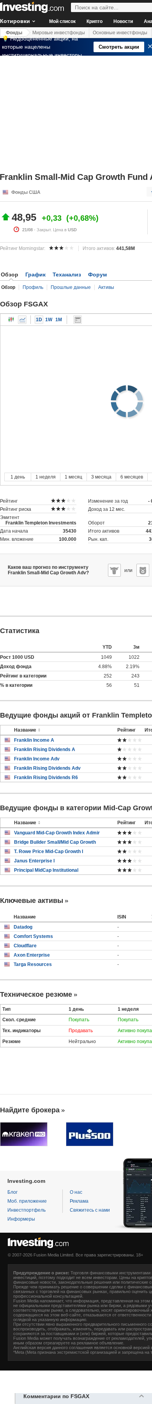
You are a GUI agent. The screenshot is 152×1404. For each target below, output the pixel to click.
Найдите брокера (30, 1110)
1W (48, 319)
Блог (12, 1192)
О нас (76, 1192)
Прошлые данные (71, 287)
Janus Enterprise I (34, 861)
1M (58, 319)
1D (39, 319)
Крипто (95, 21)
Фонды (14, 32)
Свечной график (11, 319)
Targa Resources (33, 964)
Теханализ (67, 274)
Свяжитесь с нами (90, 1210)
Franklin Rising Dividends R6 (46, 777)
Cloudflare (25, 945)
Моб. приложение (27, 1201)
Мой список (62, 21)
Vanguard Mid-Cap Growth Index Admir (57, 833)
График (35, 274)
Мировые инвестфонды (58, 32)
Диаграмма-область (22, 319)
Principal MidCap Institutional (46, 870)
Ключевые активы (31, 900)
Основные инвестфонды (120, 32)
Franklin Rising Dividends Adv (47, 768)
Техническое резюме (36, 994)
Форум (97, 274)
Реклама (79, 1201)
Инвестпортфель (26, 1210)
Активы (106, 287)
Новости (123, 21)
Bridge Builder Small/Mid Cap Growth (55, 842)
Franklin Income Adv (37, 759)
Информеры (21, 1219)
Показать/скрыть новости (77, 319)
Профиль (33, 287)
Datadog (23, 927)
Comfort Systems (33, 936)
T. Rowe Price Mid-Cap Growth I (48, 851)
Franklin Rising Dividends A (44, 749)
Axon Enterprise (32, 955)
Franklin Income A (34, 740)
